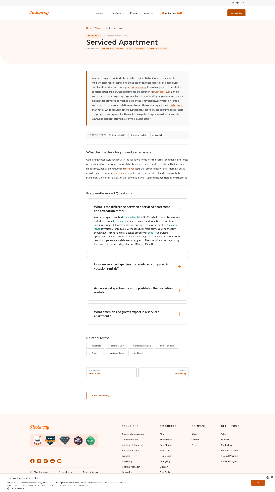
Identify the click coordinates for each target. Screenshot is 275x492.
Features (99, 12)
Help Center (166, 455)
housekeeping (138, 87)
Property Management (133, 434)
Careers (195, 439)
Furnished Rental (116, 353)
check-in (152, 232)
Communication (130, 439)
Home (89, 28)
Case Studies (166, 445)
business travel (161, 91)
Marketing (127, 461)
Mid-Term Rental (167, 345)
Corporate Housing (142, 345)
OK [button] (258, 483)
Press (194, 445)
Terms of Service (90, 472)
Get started (236, 12)
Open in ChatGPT (118, 135)
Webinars (164, 450)
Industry (93, 36)
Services (126, 455)
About (194, 434)
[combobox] (267, 477)
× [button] (272, 477)
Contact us (226, 445)
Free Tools (165, 472)
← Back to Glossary (99, 395)
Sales (223, 434)
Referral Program (229, 455)
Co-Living (138, 353)
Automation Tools (131, 450)
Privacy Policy (65, 472)
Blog (162, 434)
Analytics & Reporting (133, 445)
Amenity (95, 353)
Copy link (158, 135)
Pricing (133, 12)
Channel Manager (131, 466)
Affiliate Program (229, 461)
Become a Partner (229, 450)
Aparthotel (96, 345)
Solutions (130, 426)
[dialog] (137, 483)
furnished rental (131, 217)
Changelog (165, 461)
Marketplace (166, 439)
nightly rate (176, 105)
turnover (129, 168)
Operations (127, 472)
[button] (72, 488)
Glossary (98, 28)
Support (225, 439)
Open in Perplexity (140, 135)
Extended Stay (117, 345)
